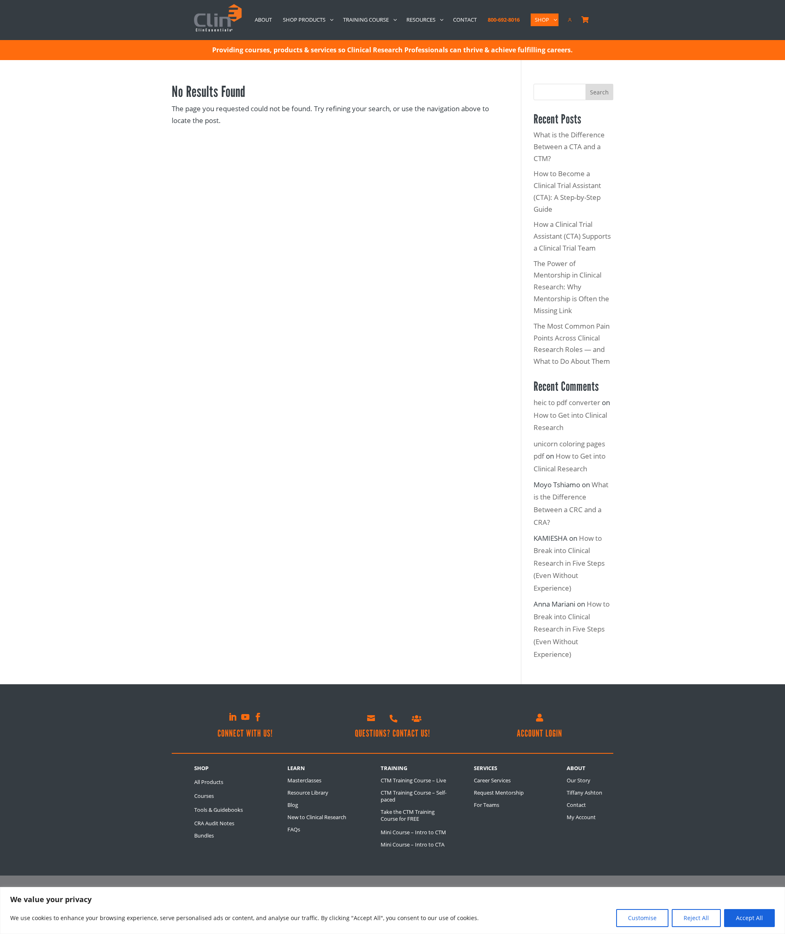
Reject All (696, 918)
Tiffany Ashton (584, 792)
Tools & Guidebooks (218, 809)
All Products (208, 782)
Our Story (578, 780)
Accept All (749, 918)
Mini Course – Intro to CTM (413, 832)
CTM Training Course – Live (413, 780)
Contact (576, 805)
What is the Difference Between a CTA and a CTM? (569, 146)
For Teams (486, 805)
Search (599, 92)
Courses (204, 796)
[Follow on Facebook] (258, 717)
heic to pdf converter (567, 402)
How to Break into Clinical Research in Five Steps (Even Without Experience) (569, 563)
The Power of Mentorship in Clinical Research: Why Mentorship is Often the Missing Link (571, 287)
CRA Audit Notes (214, 823)
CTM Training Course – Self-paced (413, 796)
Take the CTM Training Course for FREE (408, 815)
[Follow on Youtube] (245, 717)
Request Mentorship (499, 792)
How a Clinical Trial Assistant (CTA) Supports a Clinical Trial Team (572, 236)
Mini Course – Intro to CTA (412, 844)
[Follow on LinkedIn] (232, 717)
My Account (581, 817)
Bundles (204, 835)
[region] (392, 910)
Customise (642, 918)
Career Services (492, 780)
